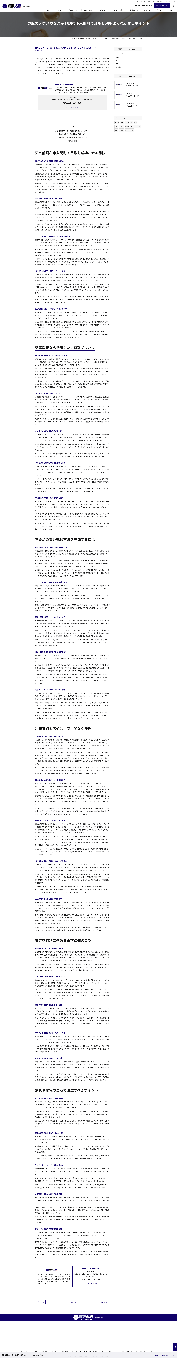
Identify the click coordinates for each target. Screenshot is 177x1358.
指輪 (135, 122)
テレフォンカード (135, 126)
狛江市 (117, 122)
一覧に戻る (72, 1302)
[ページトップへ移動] (173, 1355)
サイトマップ (154, 1351)
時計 (117, 64)
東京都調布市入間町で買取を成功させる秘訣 (71, 131)
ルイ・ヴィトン (129, 130)
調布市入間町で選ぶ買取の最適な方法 (72, 134)
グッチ (121, 130)
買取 (122, 122)
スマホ (121, 126)
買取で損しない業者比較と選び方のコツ (73, 137)
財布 (116, 126)
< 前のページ (40, 1302)
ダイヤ (127, 122)
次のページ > (104, 1302)
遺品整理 (119, 67)
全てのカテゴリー (121, 54)
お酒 (116, 130)
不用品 (118, 57)
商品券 (127, 126)
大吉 (117, 60)
